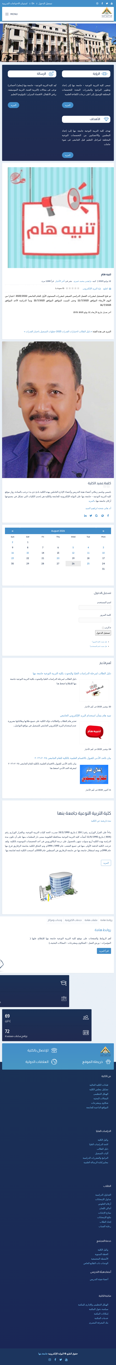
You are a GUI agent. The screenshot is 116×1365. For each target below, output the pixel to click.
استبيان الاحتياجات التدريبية (14, 3)
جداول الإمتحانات (103, 1199)
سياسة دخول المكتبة (98, 1309)
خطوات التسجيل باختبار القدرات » (40, 331)
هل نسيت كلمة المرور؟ (99, 642)
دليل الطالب (102, 1148)
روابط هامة (106, 920)
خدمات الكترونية (73, 920)
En (33, 3)
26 (73, 563)
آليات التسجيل (101, 1153)
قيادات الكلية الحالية (99, 1084)
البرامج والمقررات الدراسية (95, 1157)
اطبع (105, 288)
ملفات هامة (91, 920)
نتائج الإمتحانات (104, 1217)
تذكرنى (108, 627)
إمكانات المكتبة (101, 1313)
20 (58, 558)
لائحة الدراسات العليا (98, 1144)
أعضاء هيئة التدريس (99, 1279)
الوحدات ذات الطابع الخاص (95, 1263)
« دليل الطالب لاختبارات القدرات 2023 (74, 331)
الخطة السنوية (101, 1254)
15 (27, 552)
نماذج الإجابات (104, 1212)
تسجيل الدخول (45, 3)
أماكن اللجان (105, 1208)
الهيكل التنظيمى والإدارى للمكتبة (93, 1304)
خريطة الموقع (92, 1062)
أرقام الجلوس (104, 1203)
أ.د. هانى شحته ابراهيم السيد (98, 508)
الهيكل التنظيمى (100, 1093)
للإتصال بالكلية (38, 1050)
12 (73, 552)
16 (12, 552)
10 (103, 552)
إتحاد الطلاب (105, 1221)
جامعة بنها (43, 1353)
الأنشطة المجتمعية (99, 1258)
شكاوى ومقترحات (99, 1102)
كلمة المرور (105, 614)
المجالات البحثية (101, 1098)
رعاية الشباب (105, 1226)
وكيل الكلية (103, 1139)
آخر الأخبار (60, 281)
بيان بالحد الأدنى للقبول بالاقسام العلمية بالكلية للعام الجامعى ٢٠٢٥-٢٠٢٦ (73, 758)
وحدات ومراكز (55, 920)
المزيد (67, 105)
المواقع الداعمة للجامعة (97, 1107)
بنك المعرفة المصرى (98, 1322)
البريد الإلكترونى (90, 288)
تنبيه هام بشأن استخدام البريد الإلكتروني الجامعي (85, 715)
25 (88, 563)
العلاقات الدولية (37, 1062)
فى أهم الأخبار (91, 706)
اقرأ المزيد (104, 950)
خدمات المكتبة (101, 1318)
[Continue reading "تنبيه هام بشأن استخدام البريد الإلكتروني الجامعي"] (95, 733)
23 (12, 558)
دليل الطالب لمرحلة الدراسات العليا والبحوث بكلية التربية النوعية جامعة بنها (72, 673)
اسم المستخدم (104, 602)
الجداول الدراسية (103, 1194)
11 (88, 552)
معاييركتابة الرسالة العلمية (96, 1162)
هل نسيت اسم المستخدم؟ (98, 646)
